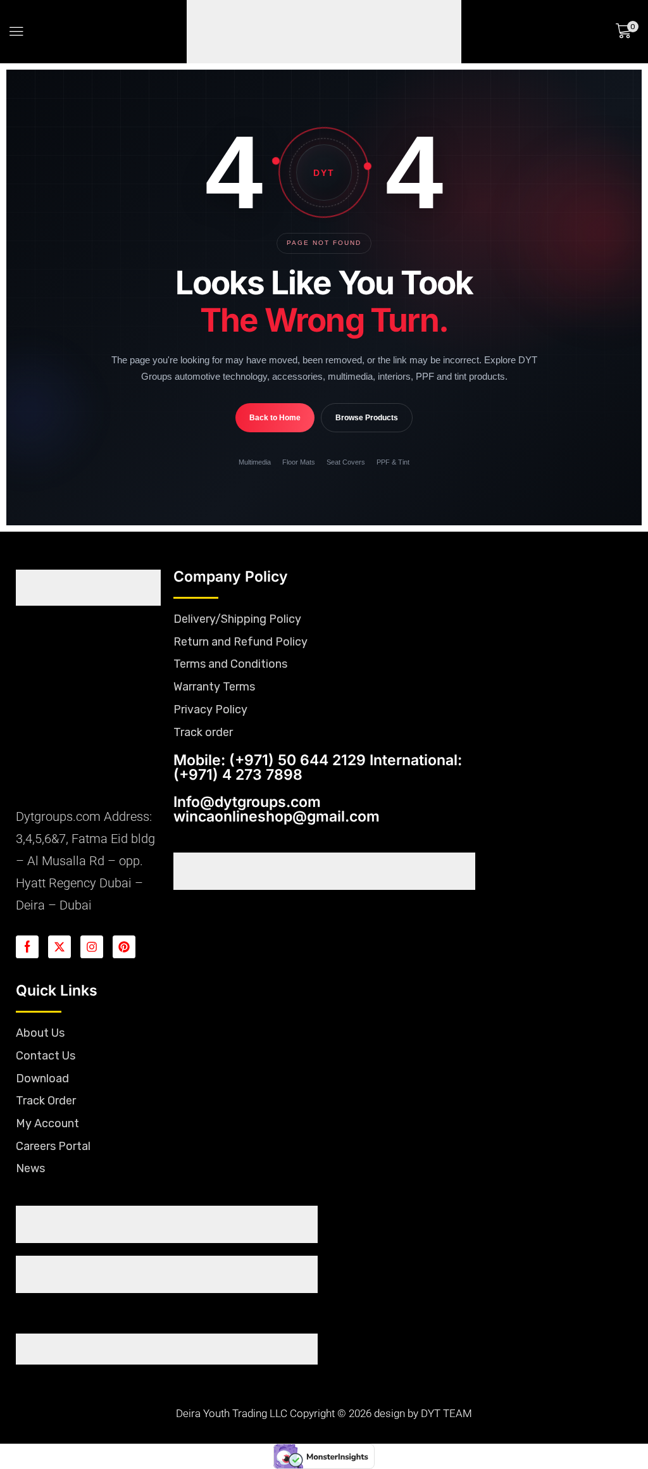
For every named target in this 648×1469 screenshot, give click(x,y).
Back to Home (275, 437)
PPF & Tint (393, 481)
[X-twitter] (59, 966)
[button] (16, 41)
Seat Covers (346, 481)
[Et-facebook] (27, 966)
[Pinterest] (124, 966)
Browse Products (366, 437)
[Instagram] (91, 966)
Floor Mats (298, 481)
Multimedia (255, 481)
